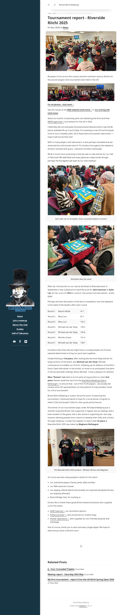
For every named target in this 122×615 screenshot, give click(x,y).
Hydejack (82, 606)
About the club (20, 325)
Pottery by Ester (57, 515)
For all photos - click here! (60, 104)
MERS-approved (55, 121)
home (49, 13)
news (54, 13)
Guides (20, 329)
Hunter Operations (58, 518)
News (66, 27)
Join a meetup (20, 320)
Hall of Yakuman (20, 333)
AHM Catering (56, 511)
